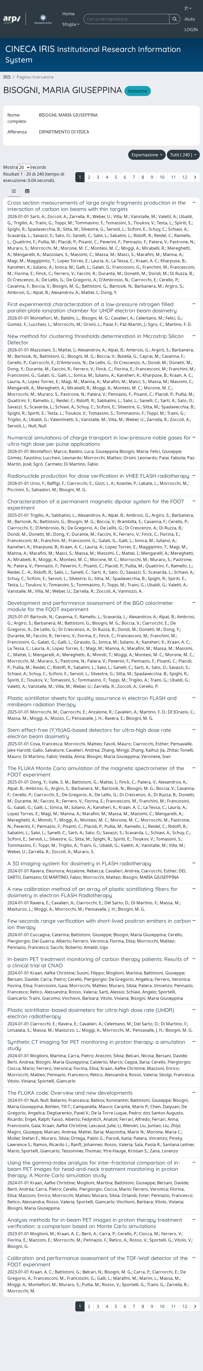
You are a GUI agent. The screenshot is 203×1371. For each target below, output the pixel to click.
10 (162, 177)
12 (184, 177)
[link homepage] (14, 19)
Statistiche (137, 91)
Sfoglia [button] (69, 24)
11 (173, 177)
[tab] (14, 191)
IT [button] (186, 8)
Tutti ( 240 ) (181, 155)
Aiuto (189, 19)
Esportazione (145, 155)
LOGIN (191, 29)
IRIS (7, 77)
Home (68, 14)
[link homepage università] (43, 19)
